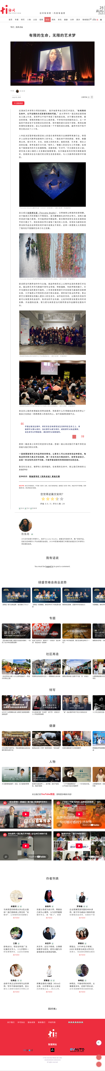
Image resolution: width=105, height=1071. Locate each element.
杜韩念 (14, 980)
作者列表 (52, 1022)
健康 (66, 19)
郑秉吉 (47, 980)
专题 (17, 19)
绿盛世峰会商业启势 (52, 582)
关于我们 (11, 1022)
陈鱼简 (22, 91)
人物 (29, 19)
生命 (22, 508)
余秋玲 (48, 906)
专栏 (47, 19)
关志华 (48, 943)
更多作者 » (52, 1008)
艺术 (28, 508)
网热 (53, 19)
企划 (35, 19)
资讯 (60, 19)
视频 (41, 19)
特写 (23, 19)
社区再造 (52, 654)
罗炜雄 (80, 906)
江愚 (15, 943)
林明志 (81, 980)
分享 (72, 19)
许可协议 (21, 1022)
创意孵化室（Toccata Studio (41, 212)
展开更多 (16, 918)
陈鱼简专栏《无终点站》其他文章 (44, 476)
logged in (49, 566)
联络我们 (86, 19)
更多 (78, 19)
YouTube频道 (48, 794)
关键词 (14, 906)
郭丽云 (81, 943)
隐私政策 (31, 1022)
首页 (10, 19)
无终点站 (19, 27)
